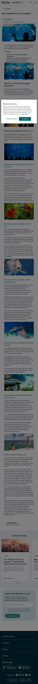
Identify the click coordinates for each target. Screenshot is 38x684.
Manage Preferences (12, 118)
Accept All (25, 118)
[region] (19, 111)
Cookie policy (25, 114)
